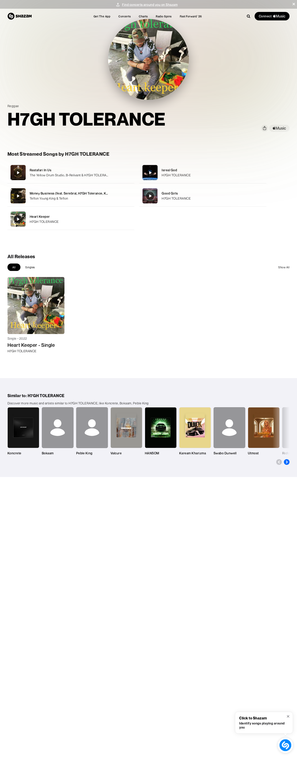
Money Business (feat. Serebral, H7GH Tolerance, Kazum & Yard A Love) (83, 193)
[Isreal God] (202, 172)
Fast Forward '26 (191, 16)
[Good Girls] (202, 195)
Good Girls (170, 193)
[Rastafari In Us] (70, 172)
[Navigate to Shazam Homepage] (19, 16)
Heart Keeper (40, 217)
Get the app (102, 16)
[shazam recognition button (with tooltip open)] (285, 745)
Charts (143, 16)
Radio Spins (164, 16)
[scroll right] (287, 462)
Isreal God (169, 170)
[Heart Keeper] (70, 219)
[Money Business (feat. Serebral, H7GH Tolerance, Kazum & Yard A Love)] (70, 195)
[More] (125, 173)
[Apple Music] (14, 358)
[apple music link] (279, 128)
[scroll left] (279, 462)
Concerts (124, 16)
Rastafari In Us (41, 170)
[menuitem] (102, 16)
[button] (294, 4)
